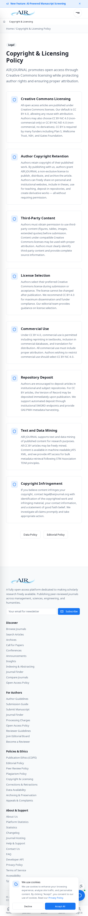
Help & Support (15, 843)
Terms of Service (16, 870)
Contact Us (13, 849)
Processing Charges (18, 720)
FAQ (8, 854)
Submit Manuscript (17, 709)
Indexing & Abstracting (20, 666)
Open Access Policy (17, 682)
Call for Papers (15, 645)
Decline (28, 906)
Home (10, 28)
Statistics (11, 827)
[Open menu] (77, 13)
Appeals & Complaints (19, 800)
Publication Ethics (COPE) (21, 757)
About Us (12, 816)
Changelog (12, 833)
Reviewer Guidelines (18, 731)
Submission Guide (17, 704)
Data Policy (30, 534)
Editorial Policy (56, 534)
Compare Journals (17, 677)
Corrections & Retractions (21, 784)
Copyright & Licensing (19, 779)
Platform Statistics (17, 822)
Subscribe (72, 611)
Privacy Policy (14, 865)
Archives (11, 640)
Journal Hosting (15, 838)
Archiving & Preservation (21, 795)
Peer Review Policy (17, 768)
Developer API (15, 859)
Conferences (13, 650)
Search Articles (15, 634)
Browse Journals (16, 629)
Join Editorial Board (18, 736)
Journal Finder (14, 672)
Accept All (60, 906)
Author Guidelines (17, 699)
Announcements (16, 656)
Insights (11, 661)
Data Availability (16, 790)
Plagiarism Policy (16, 774)
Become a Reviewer (18, 741)
